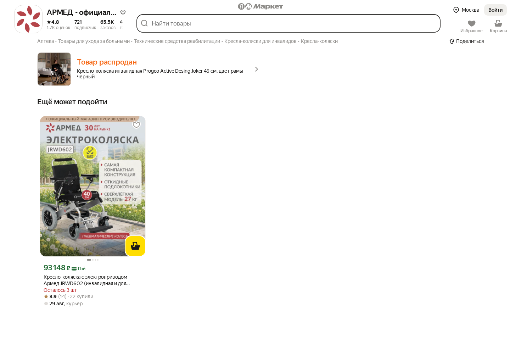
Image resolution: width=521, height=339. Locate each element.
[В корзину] (135, 246)
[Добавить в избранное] (136, 125)
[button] (123, 12)
